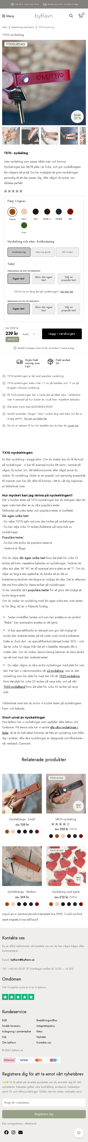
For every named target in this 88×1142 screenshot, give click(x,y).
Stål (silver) (67, 252)
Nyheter (41, 1037)
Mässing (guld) (43, 252)
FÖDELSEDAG (15, 44)
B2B (4, 1020)
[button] (13, 191)
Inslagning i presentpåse (16, 1031)
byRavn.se (17, 1050)
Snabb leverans (11, 1026)
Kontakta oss (44, 1042)
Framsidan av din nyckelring (23, 271)
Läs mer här (66, 292)
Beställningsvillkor (47, 1020)
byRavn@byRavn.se (22, 960)
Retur (40, 1031)
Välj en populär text (69, 278)
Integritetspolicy (46, 1026)
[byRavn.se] (43, 16)
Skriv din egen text (43, 278)
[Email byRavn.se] (19, 1133)
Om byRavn (9, 1042)
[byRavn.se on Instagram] (12, 1133)
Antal (25, 334)
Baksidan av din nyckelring (23, 301)
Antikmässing (19, 252)
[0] (80, 16)
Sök (4, 1037)
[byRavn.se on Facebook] (5, 1133)
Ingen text (18, 279)
